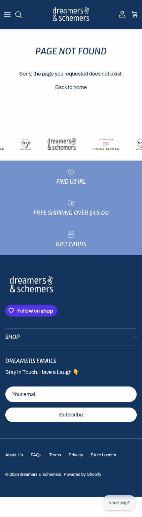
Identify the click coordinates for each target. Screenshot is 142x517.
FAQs (36, 455)
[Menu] (7, 14)
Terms (55, 455)
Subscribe (71, 414)
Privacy (76, 455)
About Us (14, 455)
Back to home (71, 87)
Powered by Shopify (82, 474)
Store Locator (103, 455)
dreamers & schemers (40, 474)
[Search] (22, 14)
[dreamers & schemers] (71, 14)
